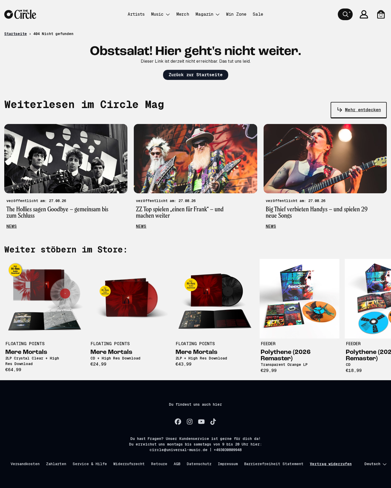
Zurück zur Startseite (196, 74)
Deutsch (372, 464)
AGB (177, 464)
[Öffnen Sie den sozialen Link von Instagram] (190, 421)
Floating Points (25, 343)
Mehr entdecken (363, 109)
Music (157, 14)
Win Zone (236, 14)
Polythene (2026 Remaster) (286, 355)
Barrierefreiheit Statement (273, 464)
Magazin (204, 14)
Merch (182, 14)
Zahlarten (56, 464)
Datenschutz (199, 464)
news (11, 226)
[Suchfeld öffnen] (345, 14)
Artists (136, 14)
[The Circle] (20, 14)
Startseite (15, 34)
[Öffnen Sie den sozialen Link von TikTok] (213, 421)
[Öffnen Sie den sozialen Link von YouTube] (201, 421)
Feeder (268, 343)
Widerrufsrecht (129, 464)
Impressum (228, 464)
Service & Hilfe (90, 464)
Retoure (159, 464)
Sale (258, 14)
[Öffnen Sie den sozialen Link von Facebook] (178, 421)
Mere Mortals (26, 352)
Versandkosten (25, 464)
